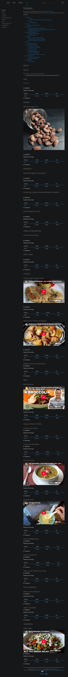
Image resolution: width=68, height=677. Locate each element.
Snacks (3, 14)
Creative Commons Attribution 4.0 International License (50, 670)
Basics (3, 12)
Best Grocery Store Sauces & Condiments (41, 19)
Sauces (30, 18)
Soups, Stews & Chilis (6, 23)
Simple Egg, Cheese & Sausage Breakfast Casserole (42, 29)
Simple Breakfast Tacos (35, 31)
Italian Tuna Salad (33, 58)
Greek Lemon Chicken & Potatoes (37, 39)
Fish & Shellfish (5, 25)
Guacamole (34, 22)
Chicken (3, 19)
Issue (58, 669)
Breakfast (4, 15)
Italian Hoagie (32, 35)
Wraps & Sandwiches (6, 17)
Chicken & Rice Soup (34, 46)
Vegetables (4, 27)
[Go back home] (64, 2)
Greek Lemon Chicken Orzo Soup (37, 54)
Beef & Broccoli (32, 43)
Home (8, 2)
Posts (14, 2)
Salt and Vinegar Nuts (34, 25)
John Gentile (50, 11)
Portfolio (21, 2)
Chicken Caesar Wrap (34, 33)
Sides (30, 21)
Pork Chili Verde (33, 49)
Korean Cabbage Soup (34, 51)
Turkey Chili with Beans (34, 47)
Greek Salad (32, 61)
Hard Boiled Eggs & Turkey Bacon (37, 28)
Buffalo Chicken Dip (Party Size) (37, 40)
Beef (3, 21)
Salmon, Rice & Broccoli (35, 57)
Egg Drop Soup (32, 50)
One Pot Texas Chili (34, 53)
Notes (27, 2)
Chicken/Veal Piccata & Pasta (36, 37)
